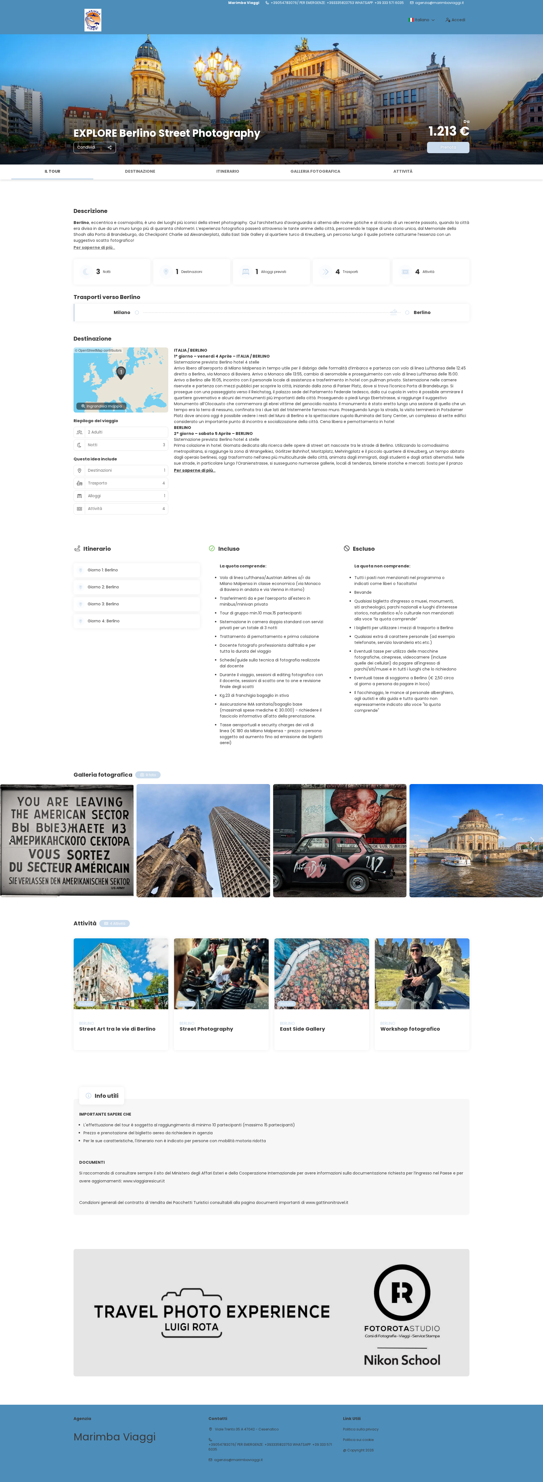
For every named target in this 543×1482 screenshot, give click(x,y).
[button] (5, 172)
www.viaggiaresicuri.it (144, 1181)
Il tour (52, 171)
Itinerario (227, 171)
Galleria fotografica (315, 171)
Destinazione (140, 171)
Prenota (448, 147)
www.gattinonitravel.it (327, 1202)
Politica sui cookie (358, 1440)
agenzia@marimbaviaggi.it (439, 3)
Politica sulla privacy (361, 1429)
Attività (403, 171)
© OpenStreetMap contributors (98, 350)
